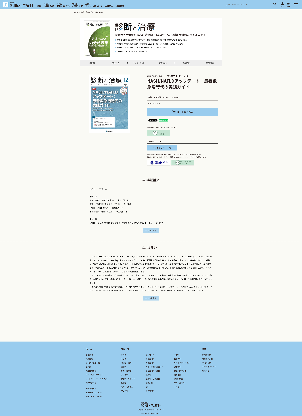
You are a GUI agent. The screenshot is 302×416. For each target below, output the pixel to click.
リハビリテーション (182, 362)
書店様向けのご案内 (94, 392)
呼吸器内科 (150, 358)
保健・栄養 (178, 378)
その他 (176, 386)
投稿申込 (186, 63)
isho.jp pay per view (182, 162)
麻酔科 (176, 354)
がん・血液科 (179, 382)
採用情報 (120, 6)
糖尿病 (123, 366)
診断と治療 (49, 6)
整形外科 (177, 358)
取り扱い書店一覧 (93, 362)
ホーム (76, 12)
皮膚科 (148, 374)
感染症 (123, 382)
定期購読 (163, 63)
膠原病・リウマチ (128, 378)
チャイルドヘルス (93, 6)
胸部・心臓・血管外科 (154, 366)
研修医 (123, 358)
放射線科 (177, 366)
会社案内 (109, 6)
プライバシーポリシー (94, 374)
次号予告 (116, 63)
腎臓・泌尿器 (126, 370)
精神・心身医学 (127, 386)
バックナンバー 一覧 (162, 147)
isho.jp (158, 133)
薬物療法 (177, 374)
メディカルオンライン (158, 162)
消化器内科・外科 (153, 370)
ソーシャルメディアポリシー (97, 378)
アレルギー (125, 374)
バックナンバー (139, 63)
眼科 (147, 386)
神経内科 (124, 390)
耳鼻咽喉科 (150, 390)
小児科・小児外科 (153, 378)
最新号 (92, 63)
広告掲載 (210, 63)
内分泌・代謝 (126, 362)
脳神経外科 (150, 354)
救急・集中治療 (180, 370)
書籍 (39, 6)
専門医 (123, 354)
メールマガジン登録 (94, 396)
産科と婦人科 (63, 6)
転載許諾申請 (91, 388)
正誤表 (88, 366)
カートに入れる (185, 111)
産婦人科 (149, 382)
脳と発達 (205, 370)
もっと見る (151, 230)
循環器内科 (150, 362)
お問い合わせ (91, 382)
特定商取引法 (91, 370)
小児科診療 (77, 6)
